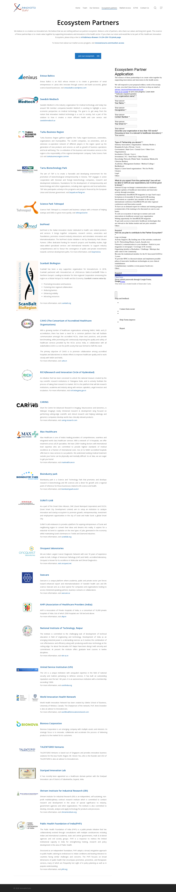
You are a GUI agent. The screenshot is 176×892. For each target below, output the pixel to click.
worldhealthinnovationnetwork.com (75, 712)
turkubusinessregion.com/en (58, 156)
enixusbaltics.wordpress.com (75, 88)
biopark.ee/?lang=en (77, 192)
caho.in (64, 361)
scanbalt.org (66, 303)
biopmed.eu (96, 252)
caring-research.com (69, 420)
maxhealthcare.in (68, 462)
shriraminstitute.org (69, 812)
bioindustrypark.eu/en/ (70, 489)
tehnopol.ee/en (82, 213)
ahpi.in (63, 616)
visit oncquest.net (64, 563)
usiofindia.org (66, 685)
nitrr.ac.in (64, 655)
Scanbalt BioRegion (50, 263)
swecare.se (65, 593)
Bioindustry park (48, 473)
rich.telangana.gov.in (78, 390)
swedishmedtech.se (47, 120)
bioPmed (44, 224)
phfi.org (64, 869)
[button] (161, 8)
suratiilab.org (66, 537)
